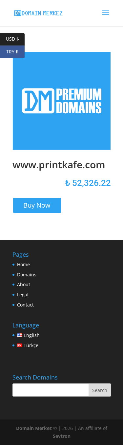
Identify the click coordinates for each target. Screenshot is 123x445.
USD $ (15, 39)
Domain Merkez (34, 428)
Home (23, 264)
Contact (25, 305)
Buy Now (37, 205)
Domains (26, 274)
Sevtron (62, 436)
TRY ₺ (15, 51)
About (23, 284)
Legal (23, 294)
